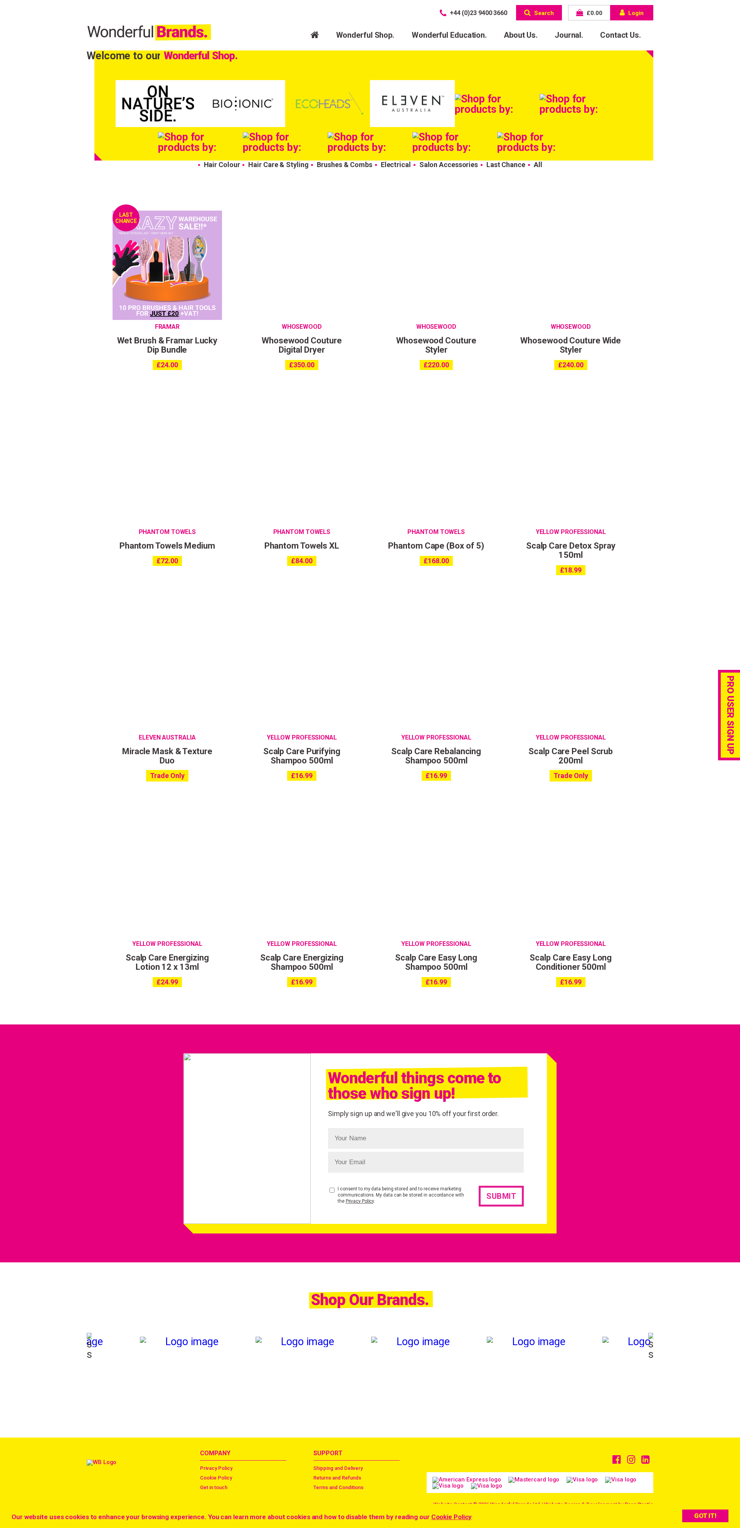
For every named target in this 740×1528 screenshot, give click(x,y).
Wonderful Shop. (365, 35)
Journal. (569, 35)
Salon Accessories (448, 165)
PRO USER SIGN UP (730, 715)
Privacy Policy (360, 1201)
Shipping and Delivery (338, 1468)
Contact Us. (620, 35)
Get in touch (213, 1487)
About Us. (521, 35)
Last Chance (505, 165)
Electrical (396, 165)
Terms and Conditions (338, 1487)
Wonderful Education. (449, 35)
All (538, 165)
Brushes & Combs (344, 165)
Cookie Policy (451, 1517)
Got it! (705, 1516)
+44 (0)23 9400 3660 (477, 13)
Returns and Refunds (337, 1478)
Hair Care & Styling (278, 165)
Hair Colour (222, 165)
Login (635, 13)
